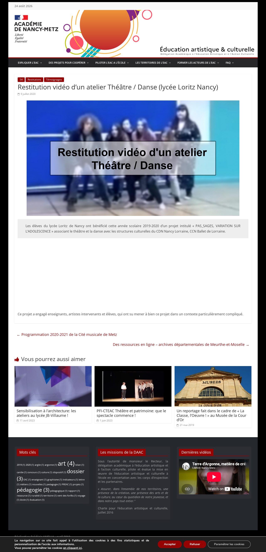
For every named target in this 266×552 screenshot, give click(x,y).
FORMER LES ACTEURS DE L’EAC (196, 62)
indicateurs (70, 479)
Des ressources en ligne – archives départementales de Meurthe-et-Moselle (181, 344)
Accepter (170, 544)
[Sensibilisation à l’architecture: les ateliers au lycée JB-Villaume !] (53, 368)
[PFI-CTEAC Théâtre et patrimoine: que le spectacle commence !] (133, 368)
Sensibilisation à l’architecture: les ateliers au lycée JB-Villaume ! (46, 413)
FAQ (228, 62)
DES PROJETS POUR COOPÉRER (67, 62)
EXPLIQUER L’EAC (28, 62)
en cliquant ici (72, 548)
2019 (21, 464)
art (66, 463)
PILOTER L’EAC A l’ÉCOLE (110, 62)
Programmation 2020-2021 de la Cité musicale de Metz (67, 334)
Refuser (195, 544)
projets (78, 484)
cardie (22, 472)
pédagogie (33, 489)
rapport (74, 490)
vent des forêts (67, 495)
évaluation (37, 499)
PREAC (67, 484)
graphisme (54, 479)
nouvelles (39, 484)
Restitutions (34, 79)
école (24, 499)
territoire (50, 495)
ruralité (37, 495)
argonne (51, 464)
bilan (79, 464)
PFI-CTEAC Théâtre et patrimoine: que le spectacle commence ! (131, 413)
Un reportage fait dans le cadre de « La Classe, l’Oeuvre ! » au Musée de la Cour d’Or (211, 415)
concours (34, 472)
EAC (27, 479)
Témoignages (54, 79)
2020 (30, 464)
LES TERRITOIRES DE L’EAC (151, 62)
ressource (24, 495)
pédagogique (58, 490)
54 (21, 79)
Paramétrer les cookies (229, 544)
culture (46, 472)
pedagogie (54, 484)
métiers (25, 484)
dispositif (59, 472)
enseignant (39, 479)
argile (39, 464)
